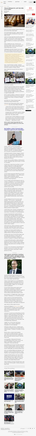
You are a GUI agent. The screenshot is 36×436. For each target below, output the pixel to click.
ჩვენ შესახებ (2, 428)
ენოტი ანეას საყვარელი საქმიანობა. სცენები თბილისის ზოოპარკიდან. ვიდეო (20, 401)
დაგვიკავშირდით (7, 428)
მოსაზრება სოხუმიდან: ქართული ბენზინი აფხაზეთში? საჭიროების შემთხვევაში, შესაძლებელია (30, 96)
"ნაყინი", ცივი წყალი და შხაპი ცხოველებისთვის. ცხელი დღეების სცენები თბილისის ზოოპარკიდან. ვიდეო (8, 378)
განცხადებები (6, 104)
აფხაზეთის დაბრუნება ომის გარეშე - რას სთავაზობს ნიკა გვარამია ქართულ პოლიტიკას (30, 35)
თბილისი (5, 12)
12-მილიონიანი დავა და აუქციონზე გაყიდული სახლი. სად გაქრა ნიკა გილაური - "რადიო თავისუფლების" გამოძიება (9, 390)
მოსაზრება (10, 1)
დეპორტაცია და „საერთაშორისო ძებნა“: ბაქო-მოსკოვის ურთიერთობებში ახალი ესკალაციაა (9, 423)
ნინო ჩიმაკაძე (6, 11)
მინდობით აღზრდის (17, 306)
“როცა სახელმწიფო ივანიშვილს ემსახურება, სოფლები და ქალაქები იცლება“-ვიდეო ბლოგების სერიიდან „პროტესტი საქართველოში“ (19, 379)
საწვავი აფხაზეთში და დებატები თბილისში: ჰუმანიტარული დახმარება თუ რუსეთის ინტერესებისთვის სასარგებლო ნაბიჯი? (30, 101)
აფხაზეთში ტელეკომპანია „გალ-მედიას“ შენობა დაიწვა (8, 401)
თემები (25, 1)
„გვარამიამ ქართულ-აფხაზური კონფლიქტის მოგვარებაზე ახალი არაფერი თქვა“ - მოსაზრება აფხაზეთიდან (19, 390)
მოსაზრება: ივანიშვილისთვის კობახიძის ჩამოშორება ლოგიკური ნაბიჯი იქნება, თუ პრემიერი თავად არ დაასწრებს (9, 412)
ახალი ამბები (4, 2)
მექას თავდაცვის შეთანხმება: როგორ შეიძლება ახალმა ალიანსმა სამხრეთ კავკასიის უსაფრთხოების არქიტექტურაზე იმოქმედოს (30, 107)
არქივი (5, 6)
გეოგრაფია (17, 1)
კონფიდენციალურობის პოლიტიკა (5, 429)
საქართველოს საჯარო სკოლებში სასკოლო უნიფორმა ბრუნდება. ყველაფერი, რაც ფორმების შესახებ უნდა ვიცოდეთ (30, 26)
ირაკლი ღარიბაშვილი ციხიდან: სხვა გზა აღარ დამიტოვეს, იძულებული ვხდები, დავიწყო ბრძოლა (19, 412)
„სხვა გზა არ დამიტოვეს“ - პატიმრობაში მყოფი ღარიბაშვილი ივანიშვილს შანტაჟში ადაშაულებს (29, 39)
